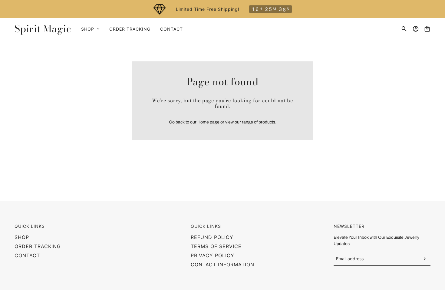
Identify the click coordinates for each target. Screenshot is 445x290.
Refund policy (212, 237)
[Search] (404, 28)
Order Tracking (38, 246)
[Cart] (427, 28)
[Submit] (424, 259)
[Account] (415, 28)
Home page (208, 122)
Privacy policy (212, 255)
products (267, 122)
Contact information (222, 264)
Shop (22, 237)
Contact (27, 255)
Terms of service (216, 246)
